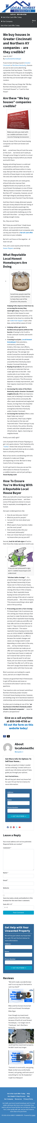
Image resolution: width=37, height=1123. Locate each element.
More (34, 20)
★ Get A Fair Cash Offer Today (11, 17)
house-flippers (8, 248)
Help (28, 1094)
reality (6, 446)
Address (10, 792)
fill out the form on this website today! (18, 726)
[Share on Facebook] (4, 736)
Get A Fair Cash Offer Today (10, 25)
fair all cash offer (26, 232)
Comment (7, 848)
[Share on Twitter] (8, 736)
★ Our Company (6, 21)
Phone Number (12, 807)
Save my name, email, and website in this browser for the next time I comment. (18, 899)
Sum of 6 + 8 (7, 904)
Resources (18, 1099)
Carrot (33, 1115)
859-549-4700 (21, 14)
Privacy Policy (28, 1099)
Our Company (8, 1099)
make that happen (16, 321)
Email (5, 880)
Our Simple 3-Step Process (16, 1096)
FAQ (28, 1096)
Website (6, 888)
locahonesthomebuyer (13, 59)
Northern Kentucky (19, 65)
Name (9, 800)
